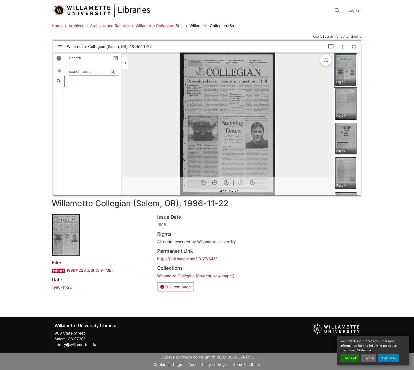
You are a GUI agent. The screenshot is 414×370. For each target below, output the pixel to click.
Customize (388, 358)
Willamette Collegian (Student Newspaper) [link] (160, 25)
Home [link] (57, 25)
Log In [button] (354, 10)
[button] (117, 10)
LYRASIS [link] (246, 357)
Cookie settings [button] (167, 364)
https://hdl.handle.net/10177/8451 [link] (187, 258)
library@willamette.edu (75, 344)
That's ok (350, 358)
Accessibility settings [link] (207, 364)
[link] (101, 270)
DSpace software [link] (176, 357)
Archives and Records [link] (110, 25)
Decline (368, 358)
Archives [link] (76, 25)
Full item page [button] (177, 286)
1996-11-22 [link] (62, 287)
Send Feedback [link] (247, 364)
